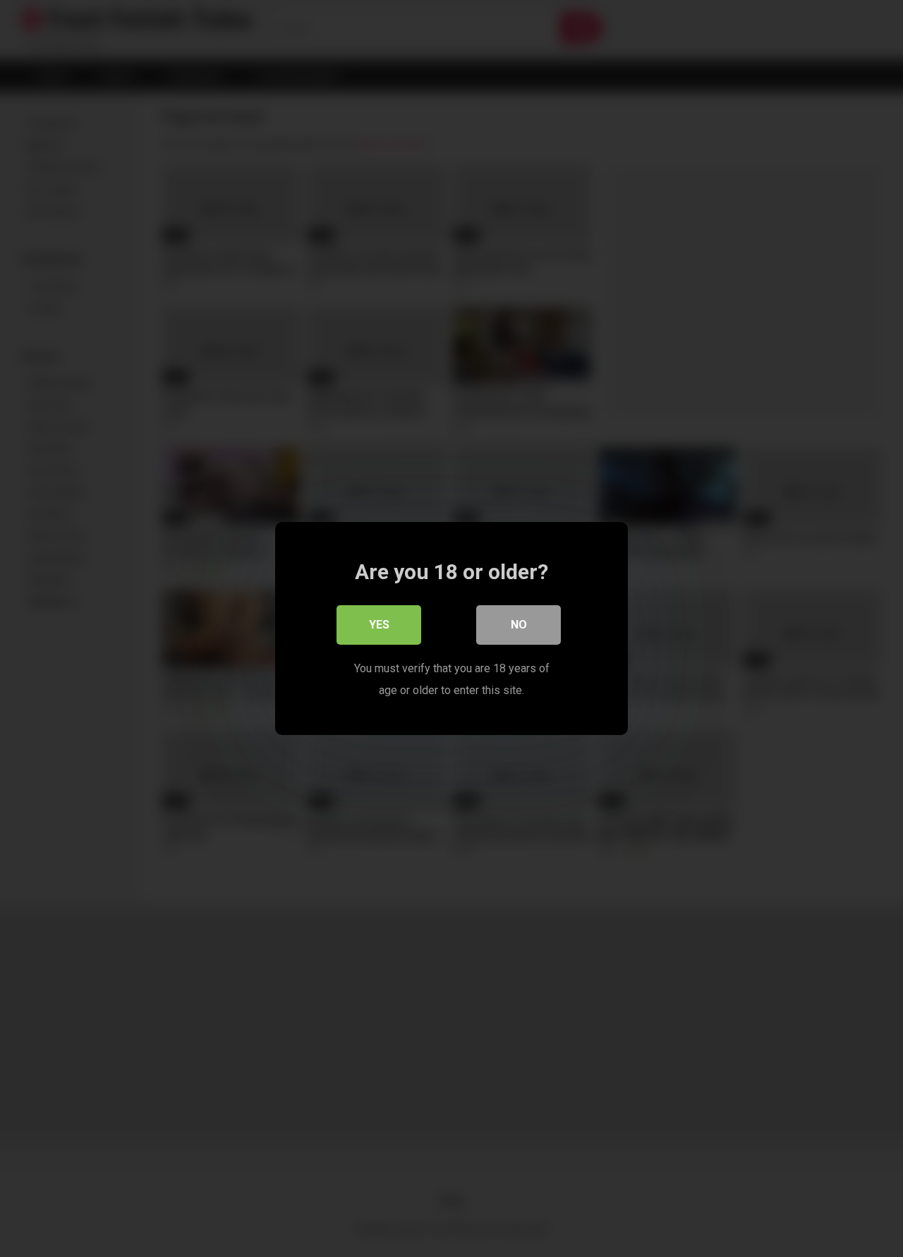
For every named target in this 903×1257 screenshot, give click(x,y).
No (519, 624)
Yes (379, 624)
